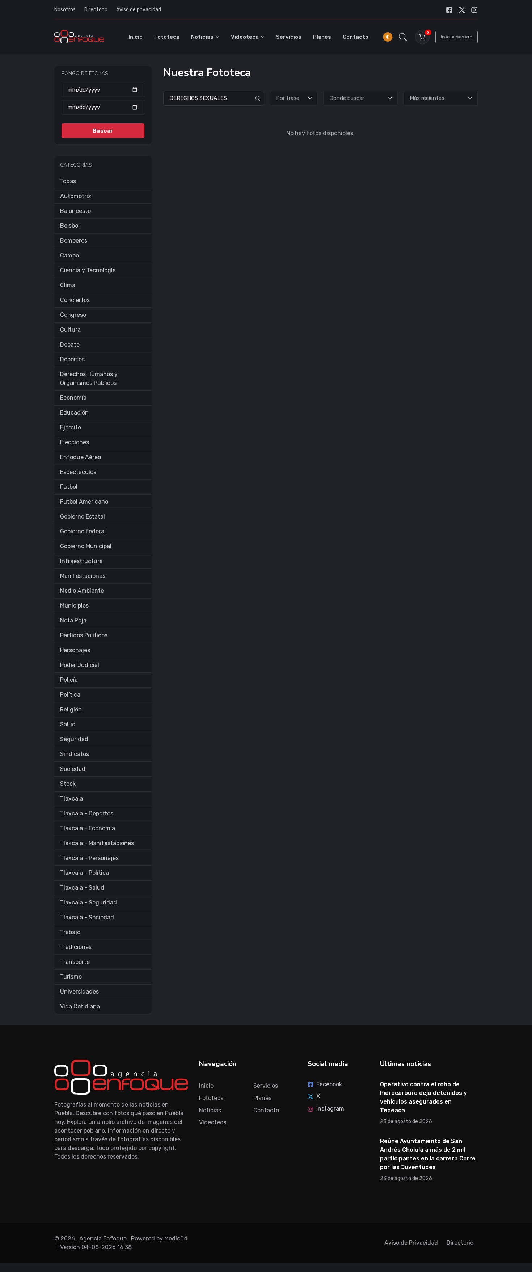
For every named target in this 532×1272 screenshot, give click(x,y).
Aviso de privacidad (138, 10)
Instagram (330, 1108)
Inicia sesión (456, 36)
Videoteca (245, 37)
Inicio (135, 37)
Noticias (202, 37)
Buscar (103, 130)
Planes (322, 37)
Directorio (95, 10)
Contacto (355, 37)
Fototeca (167, 37)
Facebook (329, 1084)
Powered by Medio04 (159, 1238)
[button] (403, 37)
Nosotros (65, 10)
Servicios (288, 37)
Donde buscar (346, 98)
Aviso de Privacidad (411, 1242)
